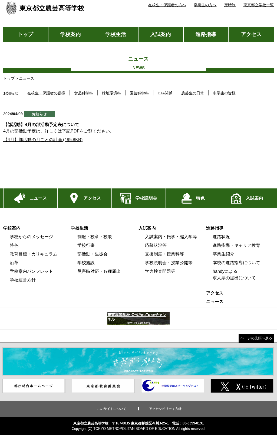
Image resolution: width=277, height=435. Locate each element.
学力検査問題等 (160, 271)
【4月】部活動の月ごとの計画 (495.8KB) (43, 139)
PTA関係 (165, 93)
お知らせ (10, 93)
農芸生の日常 (192, 93)
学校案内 (70, 34)
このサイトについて (111, 409)
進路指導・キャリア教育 (236, 245)
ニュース (26, 78)
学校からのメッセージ (31, 236)
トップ (25, 34)
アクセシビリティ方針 (165, 409)
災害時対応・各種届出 (99, 271)
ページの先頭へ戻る (256, 338)
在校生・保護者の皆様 (46, 93)
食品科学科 (83, 93)
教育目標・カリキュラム (33, 254)
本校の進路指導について (236, 262)
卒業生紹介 (223, 254)
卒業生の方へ (205, 5)
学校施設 (86, 262)
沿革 (14, 262)
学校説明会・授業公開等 (169, 262)
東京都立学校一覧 (258, 5)
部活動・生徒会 (92, 254)
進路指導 (206, 34)
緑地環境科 (111, 93)
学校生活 (115, 34)
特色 (14, 245)
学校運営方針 (23, 280)
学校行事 (86, 245)
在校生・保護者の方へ (167, 5)
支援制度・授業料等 (164, 254)
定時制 (230, 5)
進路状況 (221, 236)
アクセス (251, 34)
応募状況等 (156, 245)
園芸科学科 (139, 93)
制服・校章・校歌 (94, 236)
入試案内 (160, 34)
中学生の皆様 (224, 93)
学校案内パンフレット (31, 271)
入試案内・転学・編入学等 (171, 236)
